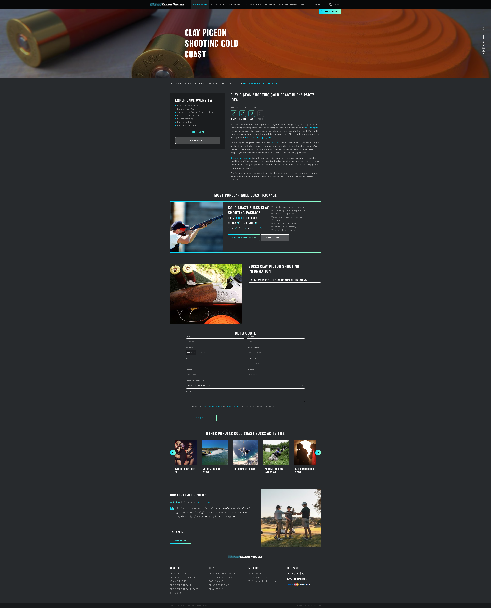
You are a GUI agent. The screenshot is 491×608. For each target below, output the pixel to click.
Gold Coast (276, 142)
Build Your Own (200, 4)
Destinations (217, 4)
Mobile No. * (190, 347)
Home (172, 83)
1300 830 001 (332, 11)
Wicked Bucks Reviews (220, 577)
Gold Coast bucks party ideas (259, 137)
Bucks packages (235, 4)
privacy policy (233, 406)
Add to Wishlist (198, 140)
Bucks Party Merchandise (222, 573)
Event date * (190, 369)
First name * (190, 336)
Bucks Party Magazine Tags (184, 589)
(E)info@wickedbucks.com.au (262, 581)
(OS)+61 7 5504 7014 (257, 577)
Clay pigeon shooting (241, 158)
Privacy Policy (216, 589)
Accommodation (253, 4)
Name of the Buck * (253, 347)
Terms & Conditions (219, 585)
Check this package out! (244, 238)
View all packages (275, 237)
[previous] (173, 452)
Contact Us (176, 593)
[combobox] (191, 352)
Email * (188, 358)
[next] (318, 452)
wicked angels (311, 127)
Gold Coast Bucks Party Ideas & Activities (221, 83)
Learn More (180, 540)
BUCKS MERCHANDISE (288, 4)
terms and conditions (212, 406)
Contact (318, 4)
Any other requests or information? (197, 392)
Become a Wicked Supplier (183, 577)
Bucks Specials (178, 573)
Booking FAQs (216, 581)
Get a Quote (198, 132)
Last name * (251, 336)
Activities (270, 4)
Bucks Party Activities (188, 83)
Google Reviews (205, 502)
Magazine (305, 4)
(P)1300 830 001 (255, 573)
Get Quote (201, 418)
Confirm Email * (252, 358)
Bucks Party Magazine (181, 585)
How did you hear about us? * (195, 380)
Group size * (251, 369)
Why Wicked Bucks (179, 581)
